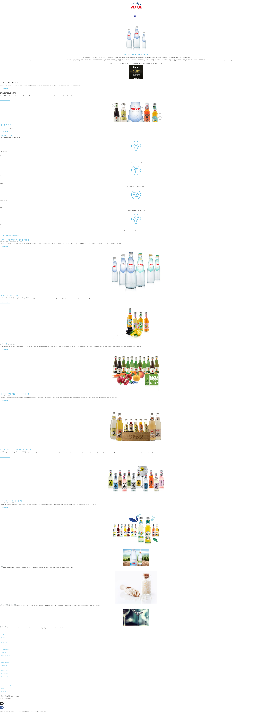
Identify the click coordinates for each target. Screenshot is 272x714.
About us (106, 12)
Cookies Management (62, 711)
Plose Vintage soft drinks (7, 659)
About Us (3, 566)
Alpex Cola (4, 665)
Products (114, 12)
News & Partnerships (149, 12)
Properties (122, 12)
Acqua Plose (4, 646)
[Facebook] (2, 707)
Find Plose (132, 12)
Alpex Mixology (5, 662)
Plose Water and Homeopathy (9, 604)
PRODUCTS (4, 642)
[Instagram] (2, 703)
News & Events (4, 626)
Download (165, 12)
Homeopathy (4, 673)
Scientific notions (5, 676)
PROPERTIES (4, 670)
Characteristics (4, 680)
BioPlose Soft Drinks (6, 655)
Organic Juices (4, 649)
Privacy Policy (52, 711)
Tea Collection (4, 652)
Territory (139, 12)
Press (158, 12)
